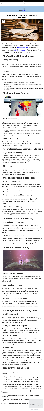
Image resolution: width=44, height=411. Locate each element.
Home (20, 10)
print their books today (23, 47)
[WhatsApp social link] (26, 1)
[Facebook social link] (17, 1)
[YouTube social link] (22, 1)
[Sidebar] (1, 124)
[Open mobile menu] (1, 4)
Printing (23, 10)
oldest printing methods (24, 62)
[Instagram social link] (20, 1)
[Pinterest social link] (23, 1)
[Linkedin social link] (25, 1)
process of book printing (20, 50)
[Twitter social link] (19, 1)
